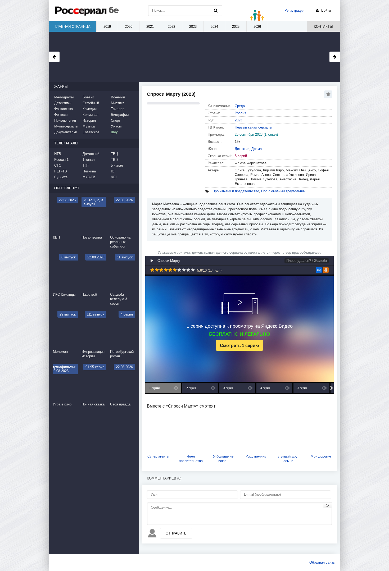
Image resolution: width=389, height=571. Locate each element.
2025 (235, 27)
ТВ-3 (114, 160)
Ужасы (116, 126)
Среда (240, 106)
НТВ (57, 154)
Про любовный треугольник (283, 191)
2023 (238, 120)
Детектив (242, 149)
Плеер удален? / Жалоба (306, 261)
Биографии (120, 115)
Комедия (90, 109)
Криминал (90, 115)
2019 (107, 27)
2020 (128, 27)
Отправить (176, 533)
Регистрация (294, 10)
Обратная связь (322, 562)
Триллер (117, 109)
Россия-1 (61, 160)
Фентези (60, 115)
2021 (150, 27)
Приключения (65, 120)
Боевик (88, 97)
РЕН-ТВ (60, 171)
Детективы (62, 103)
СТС (57, 165)
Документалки (65, 132)
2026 (257, 27)
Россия (240, 113)
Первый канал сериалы (253, 127)
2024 (214, 27)
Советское (91, 132)
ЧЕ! (114, 177)
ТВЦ (114, 154)
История (89, 120)
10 (193, 270)
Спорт (115, 120)
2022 (171, 27)
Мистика (117, 103)
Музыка (89, 126)
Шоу (114, 132)
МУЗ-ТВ (89, 177)
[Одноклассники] (326, 270)
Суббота (60, 177)
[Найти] (215, 10)
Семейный (91, 103)
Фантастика (63, 109)
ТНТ (86, 165)
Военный (118, 97)
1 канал (89, 160)
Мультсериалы (66, 126)
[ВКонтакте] (319, 270)
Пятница (89, 171)
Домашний (91, 154)
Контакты (323, 27)
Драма (256, 149)
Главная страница (73, 27)
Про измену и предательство (235, 191)
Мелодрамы (64, 97)
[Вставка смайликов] (327, 505)
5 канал (117, 165)
